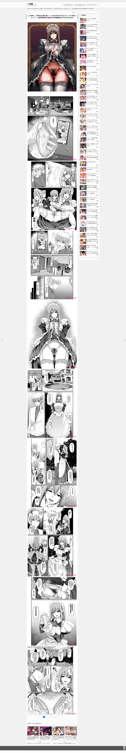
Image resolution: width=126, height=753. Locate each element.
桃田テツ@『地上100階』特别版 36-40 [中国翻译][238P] (92, 187)
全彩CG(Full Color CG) (91, 4)
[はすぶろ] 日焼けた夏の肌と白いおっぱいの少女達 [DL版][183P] (92, 235)
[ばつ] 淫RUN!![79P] (91, 161)
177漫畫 (30, 4)
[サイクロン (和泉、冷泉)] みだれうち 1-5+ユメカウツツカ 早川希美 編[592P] (92, 128)
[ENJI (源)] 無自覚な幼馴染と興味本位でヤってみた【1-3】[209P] (92, 205)
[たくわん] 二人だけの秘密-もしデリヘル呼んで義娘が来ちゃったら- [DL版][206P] (92, 217)
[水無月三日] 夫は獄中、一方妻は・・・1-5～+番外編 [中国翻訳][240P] (92, 247)
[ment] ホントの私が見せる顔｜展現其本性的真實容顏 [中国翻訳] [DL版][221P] (33, 737)
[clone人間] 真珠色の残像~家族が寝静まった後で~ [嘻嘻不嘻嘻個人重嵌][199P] (92, 241)
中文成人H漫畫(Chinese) (68, 4)
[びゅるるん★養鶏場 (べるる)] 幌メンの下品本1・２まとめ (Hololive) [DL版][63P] (92, 56)
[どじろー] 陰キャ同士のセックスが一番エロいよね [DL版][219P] (92, 104)
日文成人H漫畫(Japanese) (80, 4)
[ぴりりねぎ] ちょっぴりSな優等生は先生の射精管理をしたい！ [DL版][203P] (92, 157)
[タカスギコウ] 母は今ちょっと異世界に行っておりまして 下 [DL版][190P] (92, 151)
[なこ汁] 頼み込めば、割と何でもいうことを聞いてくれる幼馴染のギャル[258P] (92, 98)
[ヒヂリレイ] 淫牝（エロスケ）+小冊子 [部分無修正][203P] (92, 80)
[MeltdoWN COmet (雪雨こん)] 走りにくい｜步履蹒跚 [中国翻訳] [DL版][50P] (58, 737)
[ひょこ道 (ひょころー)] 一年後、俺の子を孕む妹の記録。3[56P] (92, 38)
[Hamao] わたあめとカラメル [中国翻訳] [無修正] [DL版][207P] (92, 223)
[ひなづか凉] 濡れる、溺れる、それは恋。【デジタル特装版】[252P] (92, 44)
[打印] (73, 13)
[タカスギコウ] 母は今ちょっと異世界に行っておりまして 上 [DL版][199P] (92, 122)
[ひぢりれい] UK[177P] (91, 66)
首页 (28, 8)
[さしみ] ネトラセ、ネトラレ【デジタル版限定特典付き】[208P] (92, 253)
